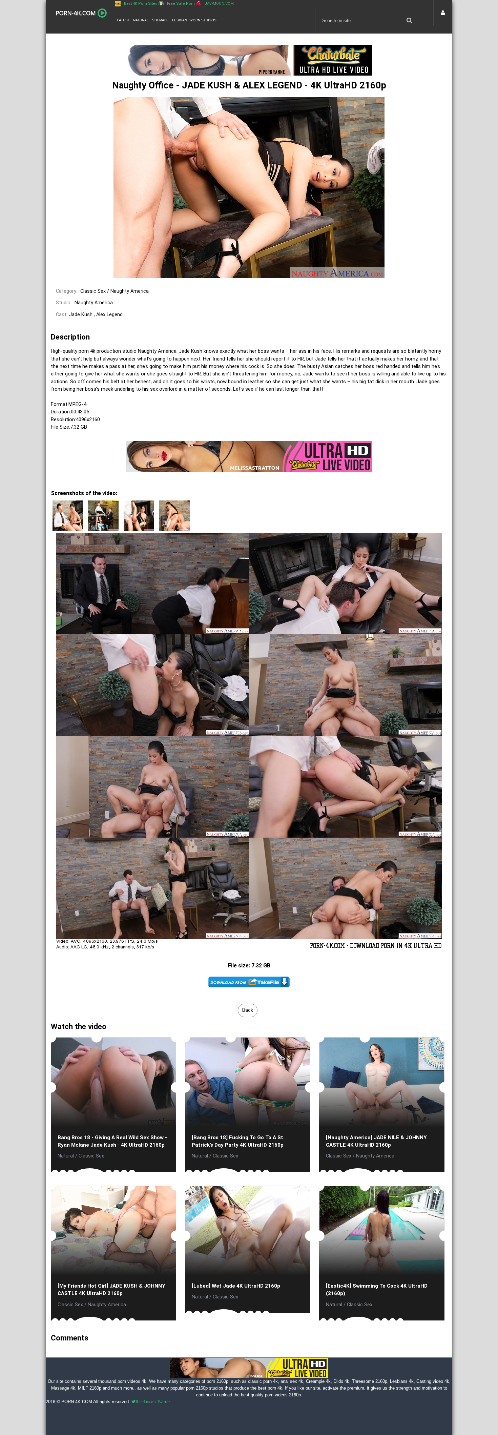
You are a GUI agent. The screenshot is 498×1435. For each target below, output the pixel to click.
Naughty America (129, 291)
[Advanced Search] (409, 20)
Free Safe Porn (181, 3)
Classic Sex (93, 291)
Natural (141, 20)
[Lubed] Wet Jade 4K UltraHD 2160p (236, 1286)
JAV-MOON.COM (219, 3)
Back (247, 1010)
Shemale (160, 20)
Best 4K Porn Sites (140, 3)
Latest (123, 20)
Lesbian (179, 20)
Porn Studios (203, 20)
